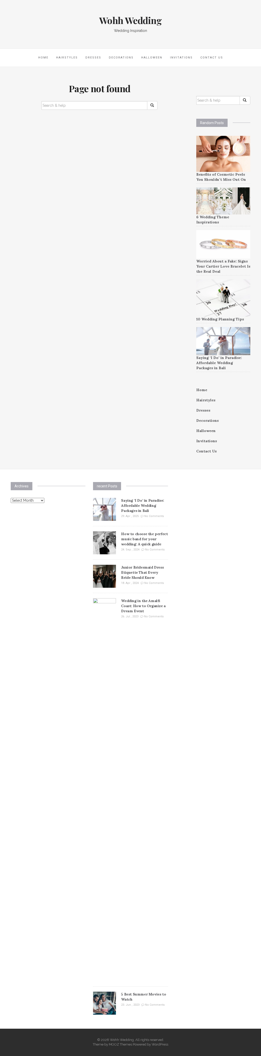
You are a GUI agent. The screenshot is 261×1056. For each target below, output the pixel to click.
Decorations (121, 57)
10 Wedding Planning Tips (220, 319)
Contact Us (211, 57)
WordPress (160, 1044)
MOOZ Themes (120, 1044)
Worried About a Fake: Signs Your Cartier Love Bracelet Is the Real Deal (223, 266)
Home (43, 57)
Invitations (181, 57)
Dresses (93, 57)
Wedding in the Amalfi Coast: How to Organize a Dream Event (143, 605)
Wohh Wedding (130, 20)
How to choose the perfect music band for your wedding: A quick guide (144, 539)
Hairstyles (67, 57)
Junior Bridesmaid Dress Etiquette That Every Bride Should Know (142, 572)
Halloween (151, 57)
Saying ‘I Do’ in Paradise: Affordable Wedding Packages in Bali (219, 362)
